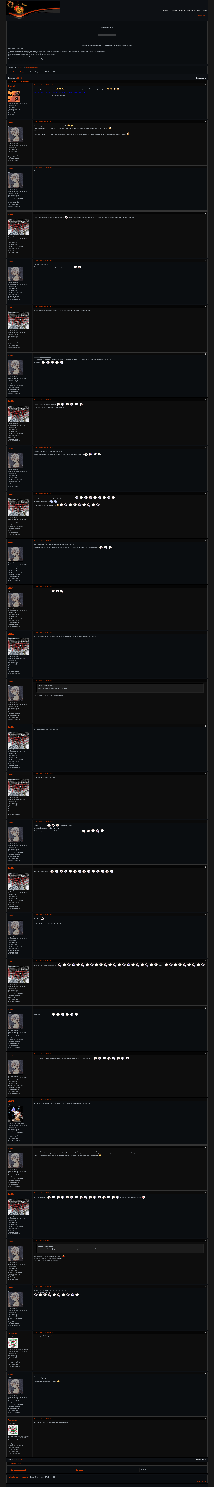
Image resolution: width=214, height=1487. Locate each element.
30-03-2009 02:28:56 (47, 260)
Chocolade (11, 86)
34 (22, 78)
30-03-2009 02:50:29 (47, 726)
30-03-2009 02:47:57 (47, 632)
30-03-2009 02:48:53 (47, 680)
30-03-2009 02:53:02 (47, 773)
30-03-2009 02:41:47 (47, 493)
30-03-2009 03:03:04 (47, 867)
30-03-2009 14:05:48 (47, 1332)
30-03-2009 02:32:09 (47, 354)
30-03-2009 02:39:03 (47, 447)
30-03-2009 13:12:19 (47, 1240)
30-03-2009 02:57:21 (47, 821)
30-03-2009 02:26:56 (47, 213)
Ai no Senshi (13, 72)
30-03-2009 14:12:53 (47, 1373)
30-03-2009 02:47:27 (47, 586)
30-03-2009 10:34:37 (47, 1054)
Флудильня (24, 72)
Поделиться (37, 85)
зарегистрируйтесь (32, 67)
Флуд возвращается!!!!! (18, 1470)
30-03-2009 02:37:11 (47, 400)
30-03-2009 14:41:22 (47, 1419)
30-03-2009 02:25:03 (47, 167)
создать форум (201, 1481)
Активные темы (202, 15)
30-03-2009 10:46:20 (47, 1147)
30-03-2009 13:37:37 (47, 1286)
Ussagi (10, 122)
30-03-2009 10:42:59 (47, 1099)
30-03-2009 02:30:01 (47, 306)
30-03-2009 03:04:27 (47, 914)
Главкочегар (12, 1333)
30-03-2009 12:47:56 (47, 1193)
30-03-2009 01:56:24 (47, 121)
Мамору (11, 1101)
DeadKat (11, 214)
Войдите (20, 67)
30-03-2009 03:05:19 (47, 960)
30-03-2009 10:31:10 (47, 1008)
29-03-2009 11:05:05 (47, 85)
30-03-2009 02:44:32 (47, 541)
